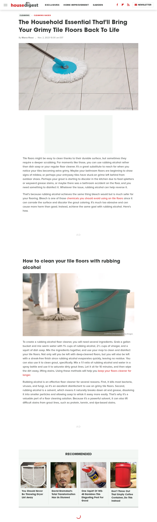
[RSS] (128, 5)
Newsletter (144, 4)
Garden (98, 5)
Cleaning (24, 15)
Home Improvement (76, 5)
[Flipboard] (123, 5)
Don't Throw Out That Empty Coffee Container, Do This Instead (122, 496)
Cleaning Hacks (42, 15)
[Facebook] (117, 5)
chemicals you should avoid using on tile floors (95, 198)
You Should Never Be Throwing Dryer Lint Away (32, 494)
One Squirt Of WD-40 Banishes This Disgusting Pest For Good (92, 496)
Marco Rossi (28, 37)
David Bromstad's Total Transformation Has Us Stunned (63, 494)
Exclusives (52, 5)
